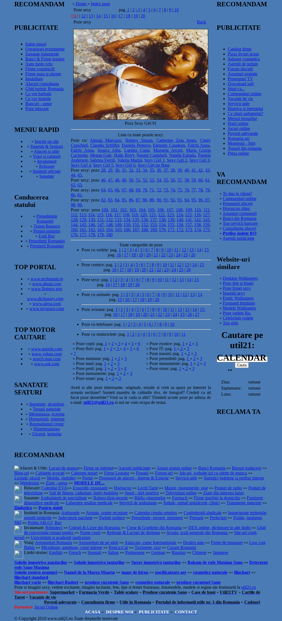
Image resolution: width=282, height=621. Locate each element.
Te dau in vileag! (237, 193)
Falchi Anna (199, 145)
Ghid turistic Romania (44, 88)
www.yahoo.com (47, 353)
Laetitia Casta (137, 150)
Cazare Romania (181, 547)
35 (152, 170)
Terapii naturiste (47, 409)
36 (159, 170)
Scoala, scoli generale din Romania (198, 532)
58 (187, 180)
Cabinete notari (84, 473)
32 (131, 170)
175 (206, 229)
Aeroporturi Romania (53, 542)
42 (200, 170)
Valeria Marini (129, 160)
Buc (58, 522)
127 (206, 214)
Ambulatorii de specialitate (63, 497)
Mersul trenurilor (242, 118)
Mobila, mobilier (61, 478)
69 (138, 190)
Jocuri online (239, 128)
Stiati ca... (236, 88)
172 (180, 229)
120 (143, 214)
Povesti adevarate (243, 133)
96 (200, 200)
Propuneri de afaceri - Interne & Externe (134, 478)
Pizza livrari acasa (243, 54)
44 (73, 175)
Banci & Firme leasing (44, 59)
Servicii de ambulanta (138, 502)
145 (83, 224)
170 (162, 229)
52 (145, 180)
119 (135, 214)
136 (144, 219)
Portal (87, 478)
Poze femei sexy (237, 288)
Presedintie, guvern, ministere (157, 517)
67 (124, 190)
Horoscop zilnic (236, 208)
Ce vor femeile (38, 98)
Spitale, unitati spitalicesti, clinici (191, 502)
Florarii (142, 473)
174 (197, 229)
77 (193, 190)
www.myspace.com (46, 308)
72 (159, 190)
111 (207, 209)
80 (73, 195)
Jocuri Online (46, 607)
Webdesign (29, 483)
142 (197, 219)
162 (91, 229)
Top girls (230, 323)
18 (128, 16)
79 (207, 190)
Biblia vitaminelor (150, 497)
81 (79, 195)
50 (131, 180)
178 (91, 234)
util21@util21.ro (98, 402)
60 (200, 180)
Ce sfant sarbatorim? (245, 113)
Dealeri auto (193, 542)
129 (83, 219)
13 (91, 16)
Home (81, 3)
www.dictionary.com (45, 298)
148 (109, 224)
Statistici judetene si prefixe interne (234, 478)
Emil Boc (47, 236)
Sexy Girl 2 (177, 160)
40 (187, 170)
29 (110, 170)
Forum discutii (240, 68)
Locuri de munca (63, 468)
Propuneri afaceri (238, 203)
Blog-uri (21, 473)
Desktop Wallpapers (240, 278)
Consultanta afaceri (239, 228)
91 (166, 200)
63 (79, 185)
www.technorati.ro (47, 278)
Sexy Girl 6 (125, 165)
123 (170, 214)
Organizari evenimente (45, 49)
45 (79, 175)
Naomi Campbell (152, 155)
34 (145, 170)
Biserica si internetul (245, 108)
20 (143, 16)
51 (138, 180)
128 (74, 219)
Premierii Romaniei (47, 246)
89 (152, 200)
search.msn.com (47, 358)
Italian (113, 552)
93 (179, 200)
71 (152, 190)
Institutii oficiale (47, 171)
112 (74, 214)
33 (138, 170)
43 (207, 170)
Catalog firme (239, 49)
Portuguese (135, 552)
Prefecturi (218, 517)
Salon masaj (35, 44)
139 (171, 219)
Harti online (238, 123)
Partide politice (112, 517)
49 (124, 180)
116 (108, 214)
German (158, 552)
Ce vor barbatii (38, 93)
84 (117, 200)
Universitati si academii (51, 537)
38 (172, 170)
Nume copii (90, 532)
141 (188, 219)
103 (132, 209)
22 (163, 254)
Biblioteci (53, 527)
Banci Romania (212, 468)
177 (83, 234)
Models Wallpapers (239, 308)
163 (100, 229)
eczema (57, 414)
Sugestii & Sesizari (46, 146)
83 (110, 200)
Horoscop (123, 488)
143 (206, 219)
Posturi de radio (228, 488)
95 (193, 200)
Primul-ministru (46, 231)
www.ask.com (46, 363)
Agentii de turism (243, 64)
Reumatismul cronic (46, 424)
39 (179, 170)
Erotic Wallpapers (238, 298)
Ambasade (70, 512)
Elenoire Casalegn (169, 145)
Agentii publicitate (238, 238)
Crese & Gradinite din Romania (154, 527)
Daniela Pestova (136, 145)
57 (179, 180)
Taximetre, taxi (148, 547)
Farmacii (180, 497)
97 (207, 200)
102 (123, 209)
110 (197, 209)
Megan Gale (101, 155)
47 (110, 180)
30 (117, 170)
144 (74, 224)
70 (145, 190)
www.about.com (46, 283)
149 (118, 224)
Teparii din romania (245, 148)
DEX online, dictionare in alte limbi (219, 527)
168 (144, 229)
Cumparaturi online (244, 93)
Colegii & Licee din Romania (95, 527)
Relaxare (47, 166)
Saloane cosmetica (244, 59)
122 (161, 214)
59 (193, 180)
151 (135, 224)
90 (159, 200)
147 (100, 224)
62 (73, 185)
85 (124, 200)
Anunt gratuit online (174, 468)
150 (127, 224)
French (75, 552)
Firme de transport (227, 542)
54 (159, 180)
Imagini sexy (234, 293)
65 (110, 190)
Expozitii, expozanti (90, 488)
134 (127, 219)
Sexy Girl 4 (81, 165)
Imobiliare (34, 78)
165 (118, 229)
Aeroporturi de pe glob (98, 542)
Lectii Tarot (148, 488)
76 (187, 190)
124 (179, 214)
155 (171, 224)
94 (187, 200)
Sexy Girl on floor (153, 165)
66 (117, 190)
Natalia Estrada (182, 155)
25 (185, 254)
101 (114, 209)
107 (170, 209)
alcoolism (56, 404)
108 (179, 209)
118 (126, 214)
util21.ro (248, 587)
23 (171, 254)
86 (131, 200)
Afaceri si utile (46, 151)
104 (142, 209)
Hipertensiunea (47, 429)
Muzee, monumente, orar (186, 488)
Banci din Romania (239, 218)
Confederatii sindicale (202, 512)
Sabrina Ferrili (102, 160)
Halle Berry (124, 155)
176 (74, 234)
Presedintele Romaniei (46, 218)
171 (171, 229)
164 (109, 229)
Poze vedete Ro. (237, 313)
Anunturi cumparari (240, 213)
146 (91, 224)
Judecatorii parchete (75, 517)
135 (135, 219)
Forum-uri (164, 473)
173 (188, 229)
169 (153, 229)
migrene (58, 419)
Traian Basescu (47, 226)
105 (151, 209)
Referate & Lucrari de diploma (133, 532)
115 (100, 214)
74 (172, 190)
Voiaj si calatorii (47, 156)
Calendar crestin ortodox (155, 512)
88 (145, 200)
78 (200, 190)
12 (83, 16)
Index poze (100, 3)
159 (206, 224)
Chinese (199, 552)
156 (180, 224)
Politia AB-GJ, (40, 522)
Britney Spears (139, 140)
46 (103, 180)
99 (79, 204)
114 (91, 214)
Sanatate (46, 176)
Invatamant (46, 161)
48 (117, 180)
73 (166, 190)
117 (117, 214)
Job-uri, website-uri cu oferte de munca (213, 473)
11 (176, 249)
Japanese (220, 552)
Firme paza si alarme (43, 73)
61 (207, 180)
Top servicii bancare (240, 223)
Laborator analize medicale (89, 502)
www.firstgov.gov (47, 288)
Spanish (94, 552)
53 (152, 180)
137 (153, 219)
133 (118, 219)
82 (103, 200)
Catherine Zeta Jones (176, 140)
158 (197, 224)
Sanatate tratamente (42, 54)
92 (172, 200)
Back (201, 22)
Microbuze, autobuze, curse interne (71, 547)
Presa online (238, 153)
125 (188, 214)
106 (160, 209)
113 (83, 214)
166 (127, 229)
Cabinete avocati (50, 473)
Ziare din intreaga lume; (224, 493)
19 (135, 16)
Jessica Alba (108, 150)
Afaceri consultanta (42, 83)
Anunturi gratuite (242, 73)
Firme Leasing (116, 473)
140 (180, 219)
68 (131, 190)
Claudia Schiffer (104, 145)
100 (104, 209)
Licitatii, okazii (27, 478)
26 (193, 254)
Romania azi (239, 138)
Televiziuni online (181, 493)
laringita (54, 433)
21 (156, 254)
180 (109, 234)
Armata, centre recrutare (107, 512)
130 (91, 219)
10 (176, 9)
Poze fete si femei (238, 283)
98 (73, 204)
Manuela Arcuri (167, 150)
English (55, 552)
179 (100, 234)
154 (162, 224)
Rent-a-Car (118, 547)
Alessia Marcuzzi (105, 140)
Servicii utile (239, 103)
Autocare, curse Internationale (150, 542)
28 (103, 170)
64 (103, 190)
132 (109, 219)
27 (197, 314)
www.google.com (46, 349)
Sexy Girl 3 (199, 160)
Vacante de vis (240, 98)
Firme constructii (40, 68)
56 (172, 180)
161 (83, 229)
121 (152, 214)
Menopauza (39, 414)
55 (166, 180)
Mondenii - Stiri (241, 143)
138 (162, 219)
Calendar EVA (54, 488)
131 (100, 219)
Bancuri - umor (38, 103)
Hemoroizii (38, 419)
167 (135, 229)
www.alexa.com (46, 303)
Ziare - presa (56, 483)
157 (188, 224)
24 (178, 254)
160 (74, 229)
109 (188, 209)
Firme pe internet (98, 468)
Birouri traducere (246, 468)
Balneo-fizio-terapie (110, 497)
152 (144, 224)
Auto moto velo (39, 64)
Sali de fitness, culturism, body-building (83, 493)
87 (138, 200)
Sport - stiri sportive (142, 493)
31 (124, 170)
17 (120, 16)
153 (153, 224)
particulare (81, 537)
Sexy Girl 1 (154, 160)
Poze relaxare (37, 108)
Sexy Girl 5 (103, 165)
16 (113, 16)
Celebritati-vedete (238, 318)
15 (106, 16)
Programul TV (240, 78)
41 (193, 170)
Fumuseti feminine (239, 303)
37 (166, 170)
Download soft (241, 83)
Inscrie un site (47, 141)
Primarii (196, 517)
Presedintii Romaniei (47, 241)
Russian (179, 552)
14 (98, 16)
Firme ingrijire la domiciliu (217, 497)
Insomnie (37, 404)
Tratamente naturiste (243, 502)
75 (179, 190)
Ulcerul (38, 433)
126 (197, 214)
